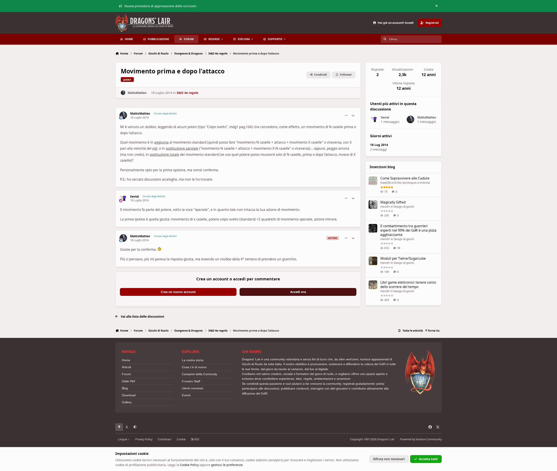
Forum (126, 374)
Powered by (421, 439)
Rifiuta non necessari (389, 459)
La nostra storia (192, 360)
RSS (196, 439)
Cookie (181, 439)
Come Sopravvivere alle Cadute (404, 178)
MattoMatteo (137, 93)
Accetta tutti (428, 459)
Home (126, 360)
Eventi (186, 395)
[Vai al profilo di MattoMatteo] (123, 92)
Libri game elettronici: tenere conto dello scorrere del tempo (408, 284)
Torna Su (433, 330)
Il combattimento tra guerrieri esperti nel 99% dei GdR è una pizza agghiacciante (408, 230)
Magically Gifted (393, 202)
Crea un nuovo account (178, 292)
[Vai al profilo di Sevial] (123, 198)
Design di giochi (404, 206)
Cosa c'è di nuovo (194, 367)
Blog (125, 388)
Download (129, 395)
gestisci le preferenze (227, 465)
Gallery (127, 402)
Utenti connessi (192, 388)
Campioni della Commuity (199, 374)
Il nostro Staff (191, 381)
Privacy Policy (143, 439)
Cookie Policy (189, 465)
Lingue (123, 439)
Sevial (134, 196)
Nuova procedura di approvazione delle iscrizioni (160, 6)
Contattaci (164, 439)
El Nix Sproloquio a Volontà (412, 183)
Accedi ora (298, 292)
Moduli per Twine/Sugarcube (403, 258)
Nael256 (385, 183)
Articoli (126, 367)
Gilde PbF (129, 381)
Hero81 (385, 206)
